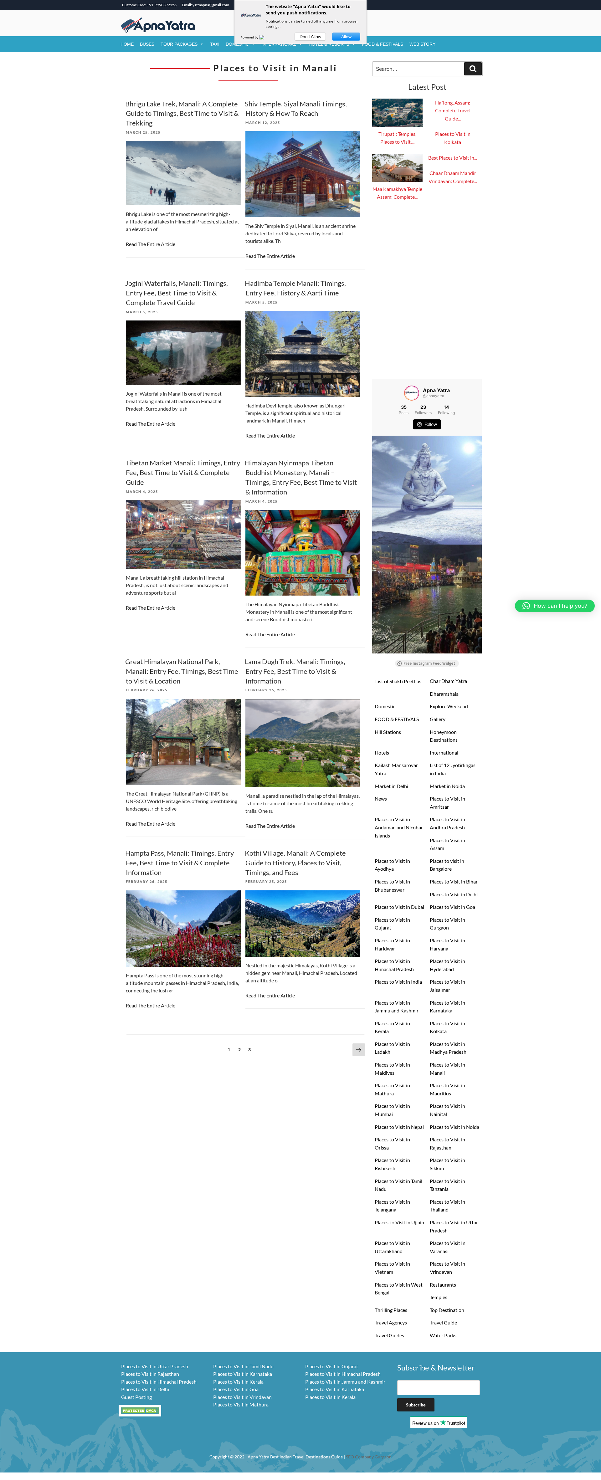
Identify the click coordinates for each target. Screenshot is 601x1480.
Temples (438, 1297)
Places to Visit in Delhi (454, 894)
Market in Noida (447, 786)
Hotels (382, 752)
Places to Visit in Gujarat (392, 924)
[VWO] (265, 37)
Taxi (214, 44)
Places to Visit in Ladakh (392, 1048)
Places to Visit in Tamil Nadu (398, 1185)
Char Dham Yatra (448, 681)
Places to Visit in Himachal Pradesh (394, 965)
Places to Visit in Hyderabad (447, 965)
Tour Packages (179, 44)
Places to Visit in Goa (452, 907)
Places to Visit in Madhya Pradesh (448, 1048)
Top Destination (447, 1310)
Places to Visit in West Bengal (399, 1289)
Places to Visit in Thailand (447, 1206)
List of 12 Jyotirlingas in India (452, 769)
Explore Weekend (449, 706)
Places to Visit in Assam (447, 844)
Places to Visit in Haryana (447, 944)
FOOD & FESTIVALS (382, 44)
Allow (346, 36)
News (381, 798)
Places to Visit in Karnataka (447, 1007)
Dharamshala (444, 694)
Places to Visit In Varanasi (447, 1247)
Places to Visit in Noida (454, 1127)
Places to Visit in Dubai (399, 907)
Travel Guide (443, 1322)
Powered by (250, 37)
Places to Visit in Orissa (392, 1143)
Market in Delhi (391, 786)
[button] (555, 606)
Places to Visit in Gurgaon (447, 924)
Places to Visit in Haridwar (392, 944)
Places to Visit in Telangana (392, 1206)
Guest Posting (136, 1397)
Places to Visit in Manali (447, 1069)
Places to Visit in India (398, 982)
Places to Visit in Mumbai (392, 1110)
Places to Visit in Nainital (447, 1110)
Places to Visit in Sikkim (447, 1164)
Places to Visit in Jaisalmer (447, 986)
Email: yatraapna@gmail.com (205, 5)
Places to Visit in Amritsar (447, 803)
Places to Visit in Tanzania (447, 1185)
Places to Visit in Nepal (399, 1127)
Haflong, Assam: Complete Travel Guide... (452, 110)
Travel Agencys (391, 1322)
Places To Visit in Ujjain (399, 1222)
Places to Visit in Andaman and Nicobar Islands (399, 827)
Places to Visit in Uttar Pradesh (454, 1226)
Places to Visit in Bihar (454, 881)
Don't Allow (310, 36)
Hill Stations (388, 732)
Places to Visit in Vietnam (392, 1268)
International (278, 44)
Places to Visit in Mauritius (447, 1089)
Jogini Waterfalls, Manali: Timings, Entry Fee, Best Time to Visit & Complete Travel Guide (176, 293)
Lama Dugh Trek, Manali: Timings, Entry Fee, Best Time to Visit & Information (295, 671)
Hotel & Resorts (329, 44)
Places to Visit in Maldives (392, 1069)
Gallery (437, 719)
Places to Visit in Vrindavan (447, 1268)
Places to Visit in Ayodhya (392, 865)
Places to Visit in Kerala (392, 1027)
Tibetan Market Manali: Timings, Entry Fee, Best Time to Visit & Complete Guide (182, 472)
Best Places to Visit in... (452, 158)
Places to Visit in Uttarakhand (392, 1247)
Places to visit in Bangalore (447, 865)
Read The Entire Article (150, 244)
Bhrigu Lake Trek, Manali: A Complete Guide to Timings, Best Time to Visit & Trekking (182, 113)
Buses (147, 44)
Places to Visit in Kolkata (447, 1027)
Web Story (422, 44)
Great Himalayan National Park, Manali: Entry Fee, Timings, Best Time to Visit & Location (181, 671)
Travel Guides (389, 1335)
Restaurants (443, 1285)
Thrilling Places (391, 1310)
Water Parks (443, 1335)
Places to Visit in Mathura (392, 1089)
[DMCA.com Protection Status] (140, 1410)
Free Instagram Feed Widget (429, 663)
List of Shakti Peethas (398, 681)
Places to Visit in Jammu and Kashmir (397, 1007)
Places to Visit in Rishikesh (392, 1164)
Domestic (237, 44)
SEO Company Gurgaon (369, 1456)
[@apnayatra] (411, 393)
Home (127, 44)
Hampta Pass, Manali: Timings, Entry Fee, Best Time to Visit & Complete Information (179, 863)
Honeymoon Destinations (444, 736)
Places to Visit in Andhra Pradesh (447, 823)
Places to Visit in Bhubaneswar (392, 885)
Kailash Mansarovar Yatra (396, 769)
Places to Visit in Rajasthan (447, 1143)
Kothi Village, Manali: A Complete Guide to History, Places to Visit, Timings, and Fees (295, 863)
